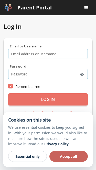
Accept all (68, 156)
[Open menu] (86, 7)
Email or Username (25, 46)
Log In (48, 99)
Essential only (27, 156)
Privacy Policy (56, 143)
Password (18, 66)
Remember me (27, 86)
